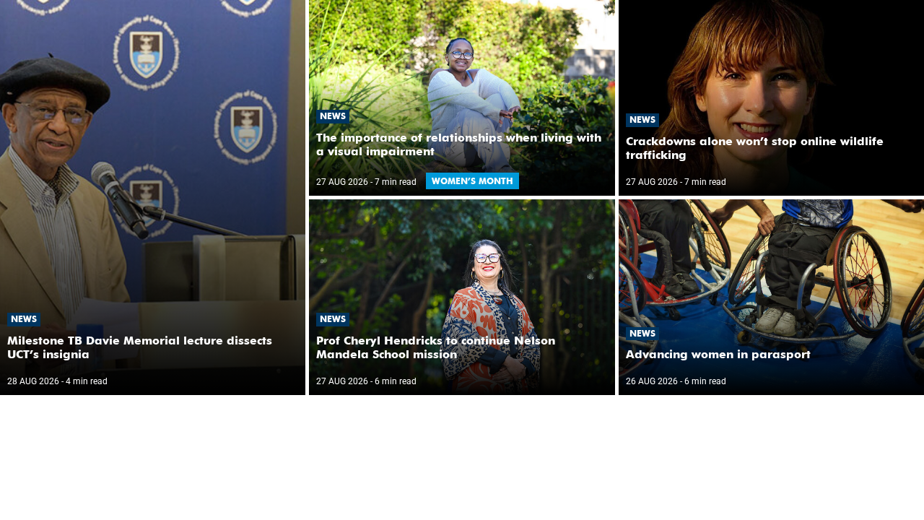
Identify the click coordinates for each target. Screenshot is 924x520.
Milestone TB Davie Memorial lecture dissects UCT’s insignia (139, 347)
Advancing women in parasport (718, 354)
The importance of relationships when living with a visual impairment (458, 144)
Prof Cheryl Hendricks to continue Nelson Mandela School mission (435, 347)
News (24, 318)
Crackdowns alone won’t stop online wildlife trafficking (755, 148)
